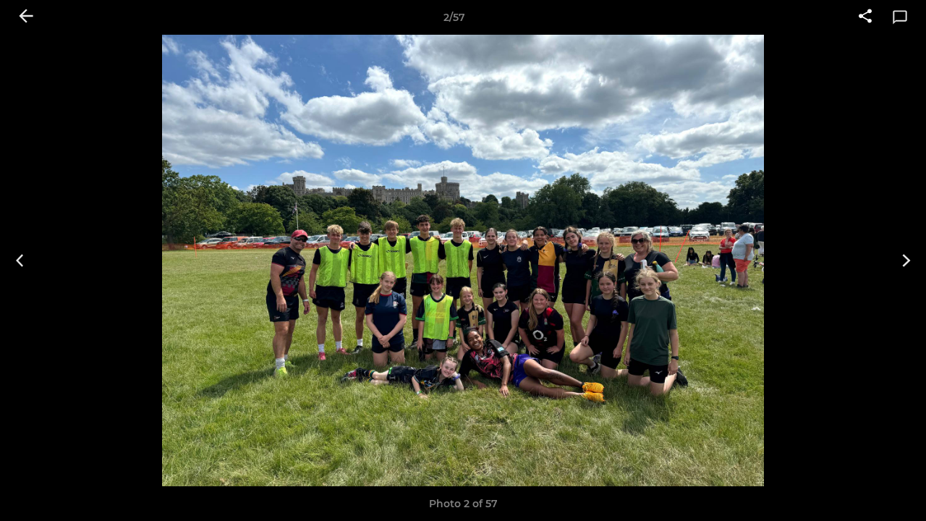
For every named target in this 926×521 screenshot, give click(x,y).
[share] (865, 17)
